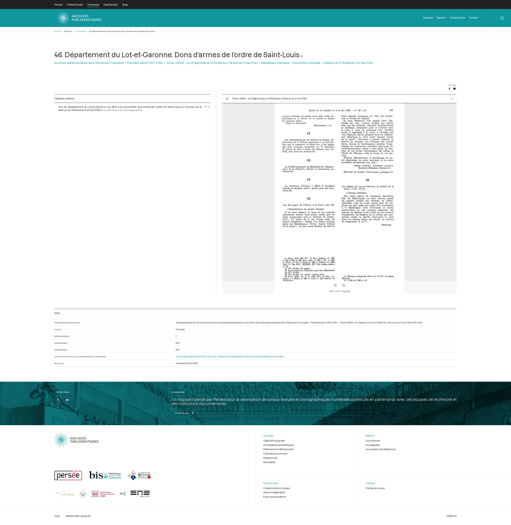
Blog (124, 4)
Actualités (269, 462)
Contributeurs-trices (275, 453)
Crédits (451, 516)
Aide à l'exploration (274, 492)
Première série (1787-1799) (145, 62)
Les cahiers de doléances (380, 449)
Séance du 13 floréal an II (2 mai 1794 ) (348, 62)
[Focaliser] (209, 106)
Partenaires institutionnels (278, 449)
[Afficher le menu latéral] (227, 98)
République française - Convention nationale (291, 62)
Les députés (372, 445)
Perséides (93, 4)
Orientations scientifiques (278, 445)
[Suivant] (344, 285)
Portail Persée (75, 4)
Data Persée (111, 4)
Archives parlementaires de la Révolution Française (89, 62)
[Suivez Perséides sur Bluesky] (67, 399)
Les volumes (80, 31)
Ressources (270, 457)
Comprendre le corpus (276, 488)
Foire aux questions (274, 496)
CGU (57, 516)
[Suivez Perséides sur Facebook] (57, 399)
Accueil (57, 31)
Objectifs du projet (274, 440)
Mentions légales (78, 516)
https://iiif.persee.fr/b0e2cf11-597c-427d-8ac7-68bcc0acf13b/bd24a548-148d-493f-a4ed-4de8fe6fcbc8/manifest (230, 356)
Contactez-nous (375, 488)
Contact (473, 17)
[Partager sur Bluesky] (454, 88)
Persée (58, 4)
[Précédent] (335, 285)
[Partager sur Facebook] (449, 88)
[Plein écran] (452, 98)
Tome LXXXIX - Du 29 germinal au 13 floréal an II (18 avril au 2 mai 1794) (211, 62)
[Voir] (301, 54)
